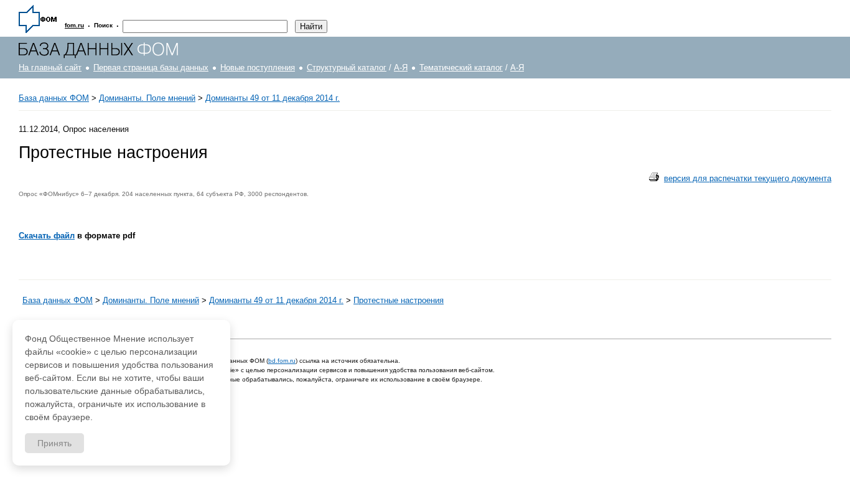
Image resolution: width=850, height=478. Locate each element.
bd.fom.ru (282, 360)
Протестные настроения (398, 300)
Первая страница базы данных (150, 67)
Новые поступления (257, 67)
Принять (54, 443)
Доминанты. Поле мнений (147, 98)
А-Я (401, 67)
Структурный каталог (346, 67)
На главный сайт (50, 67)
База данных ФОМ (54, 98)
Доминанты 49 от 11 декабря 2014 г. (272, 98)
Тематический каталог (461, 67)
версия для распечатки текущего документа (747, 178)
